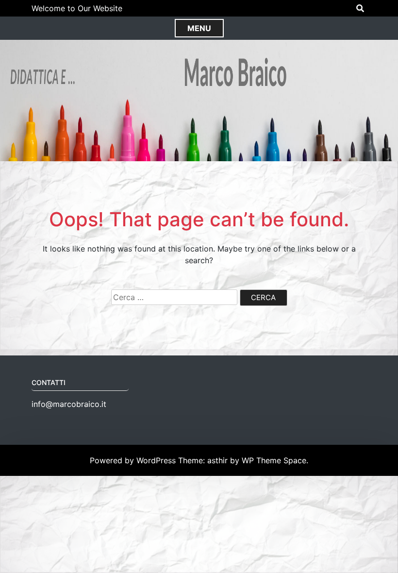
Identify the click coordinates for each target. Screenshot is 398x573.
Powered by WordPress (134, 460)
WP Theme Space (274, 460)
